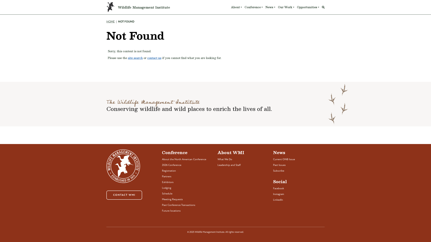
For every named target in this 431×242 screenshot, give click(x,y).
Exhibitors (168, 182)
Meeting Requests (172, 199)
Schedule (167, 193)
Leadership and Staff (229, 165)
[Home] (112, 7)
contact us (154, 58)
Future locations (171, 211)
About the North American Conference (184, 159)
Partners (166, 176)
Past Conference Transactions (178, 205)
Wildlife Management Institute (144, 7)
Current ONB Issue (284, 159)
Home (110, 21)
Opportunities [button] (307, 7)
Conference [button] (253, 7)
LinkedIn (278, 200)
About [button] (235, 7)
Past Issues (279, 165)
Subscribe (278, 171)
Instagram (278, 194)
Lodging (166, 188)
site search (135, 58)
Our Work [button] (285, 7)
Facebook (278, 188)
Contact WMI (124, 195)
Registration (169, 171)
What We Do (225, 159)
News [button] (269, 7)
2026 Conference (171, 165)
